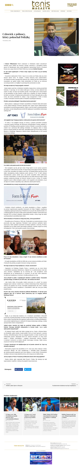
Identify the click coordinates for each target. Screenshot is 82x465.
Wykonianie (41, 450)
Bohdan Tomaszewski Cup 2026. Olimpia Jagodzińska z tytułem (69, 416)
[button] (19, 369)
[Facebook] (6, 5)
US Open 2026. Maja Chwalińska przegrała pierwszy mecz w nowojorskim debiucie (12, 417)
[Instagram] (8, 5)
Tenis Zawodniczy (15, 11)
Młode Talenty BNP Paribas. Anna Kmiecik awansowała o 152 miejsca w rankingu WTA (50, 417)
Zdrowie (63, 11)
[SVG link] (41, 5)
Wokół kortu (46, 11)
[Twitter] (10, 5)
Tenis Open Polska (27, 11)
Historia (69, 11)
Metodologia (55, 11)
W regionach (37, 11)
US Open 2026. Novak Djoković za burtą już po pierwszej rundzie (30, 416)
